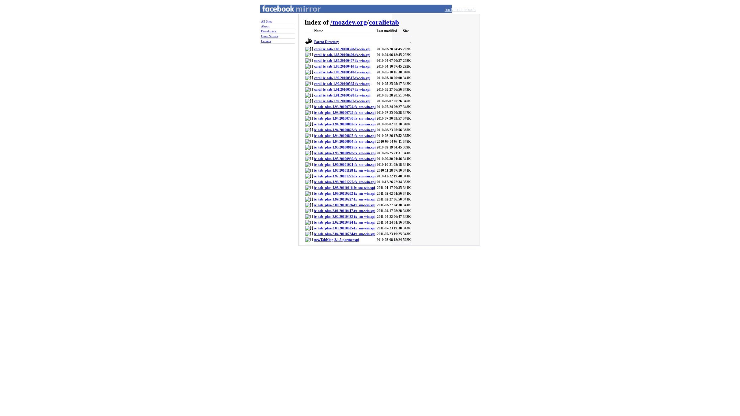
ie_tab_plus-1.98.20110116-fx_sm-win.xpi (344, 188)
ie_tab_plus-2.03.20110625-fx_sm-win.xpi (344, 228)
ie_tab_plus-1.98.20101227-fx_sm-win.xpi (344, 182)
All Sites (266, 21)
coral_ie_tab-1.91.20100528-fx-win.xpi (342, 95)
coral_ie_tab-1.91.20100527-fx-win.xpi (342, 90)
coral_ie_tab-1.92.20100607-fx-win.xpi (342, 101)
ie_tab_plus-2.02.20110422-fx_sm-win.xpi (344, 217)
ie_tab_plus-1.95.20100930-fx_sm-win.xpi (344, 159)
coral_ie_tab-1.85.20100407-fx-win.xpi (342, 61)
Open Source (269, 36)
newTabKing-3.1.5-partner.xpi (336, 240)
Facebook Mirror (286, 15)
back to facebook (460, 9)
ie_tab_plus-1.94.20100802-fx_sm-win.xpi (344, 124)
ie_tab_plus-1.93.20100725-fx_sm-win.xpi (344, 113)
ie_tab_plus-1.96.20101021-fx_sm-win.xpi (344, 165)
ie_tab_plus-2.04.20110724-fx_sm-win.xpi (344, 234)
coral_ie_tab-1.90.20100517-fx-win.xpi (342, 78)
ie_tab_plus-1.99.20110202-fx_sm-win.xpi (344, 194)
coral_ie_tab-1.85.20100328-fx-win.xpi (342, 49)
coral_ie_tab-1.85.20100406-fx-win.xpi (342, 55)
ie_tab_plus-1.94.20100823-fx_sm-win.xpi (344, 130)
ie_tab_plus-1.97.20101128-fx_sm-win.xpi (344, 170)
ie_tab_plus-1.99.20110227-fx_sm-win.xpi (344, 199)
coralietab (384, 22)
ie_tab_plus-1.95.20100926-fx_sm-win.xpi (344, 153)
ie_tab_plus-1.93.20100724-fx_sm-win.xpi (344, 107)
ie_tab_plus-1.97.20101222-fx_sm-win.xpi (344, 176)
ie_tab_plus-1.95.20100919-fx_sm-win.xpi (344, 147)
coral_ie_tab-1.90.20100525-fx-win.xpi (342, 84)
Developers (268, 31)
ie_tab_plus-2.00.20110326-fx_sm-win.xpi (344, 205)
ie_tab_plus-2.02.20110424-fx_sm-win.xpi (344, 222)
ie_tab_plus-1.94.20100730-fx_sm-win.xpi (344, 118)
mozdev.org (349, 22)
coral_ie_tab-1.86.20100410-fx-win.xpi (342, 66)
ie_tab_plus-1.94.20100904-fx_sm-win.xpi (344, 142)
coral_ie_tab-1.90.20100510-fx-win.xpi (342, 72)
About (265, 26)
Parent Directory (326, 42)
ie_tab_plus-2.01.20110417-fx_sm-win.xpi (344, 211)
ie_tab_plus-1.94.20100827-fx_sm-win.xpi (344, 136)
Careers (266, 41)
